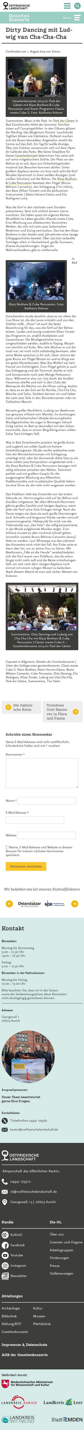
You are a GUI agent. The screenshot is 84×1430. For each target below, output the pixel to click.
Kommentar (15, 754)
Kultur (37, 1308)
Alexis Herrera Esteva (51, 669)
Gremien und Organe (66, 1242)
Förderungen (59, 1258)
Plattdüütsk (42, 1324)
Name (11, 801)
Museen (39, 1316)
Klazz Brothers (67, 179)
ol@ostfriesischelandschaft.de (33, 1192)
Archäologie (11, 1308)
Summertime (36, 681)
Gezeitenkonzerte (15, 1332)
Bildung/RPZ (11, 1324)
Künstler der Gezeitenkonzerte (55, 662)
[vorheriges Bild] (9, 903)
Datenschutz (36, 1344)
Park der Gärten (64, 121)
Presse (55, 1266)
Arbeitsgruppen (61, 1250)
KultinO (16, 1235)
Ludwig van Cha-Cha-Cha (55, 677)
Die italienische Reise (23, 707)
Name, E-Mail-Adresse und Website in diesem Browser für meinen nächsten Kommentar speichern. (39, 851)
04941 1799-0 (20, 1181)
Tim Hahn (53, 681)
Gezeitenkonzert (27, 155)
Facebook (17, 1245)
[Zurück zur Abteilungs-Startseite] (24, 17)
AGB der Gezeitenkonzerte (25, 1354)
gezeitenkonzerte (48, 665)
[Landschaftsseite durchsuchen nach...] (77, 6)
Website (11, 835)
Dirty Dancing (62, 673)
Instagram (18, 1265)
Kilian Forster (28, 677)
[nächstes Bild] (74, 903)
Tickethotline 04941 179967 (28, 1120)
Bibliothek (9, 1316)
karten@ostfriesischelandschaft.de (34, 1129)
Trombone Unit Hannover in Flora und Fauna (57, 711)
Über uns (57, 1234)
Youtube (16, 1255)
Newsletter (18, 1276)
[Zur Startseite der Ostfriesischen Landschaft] (16, 6)
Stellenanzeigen (61, 1273)
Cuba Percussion (20, 183)
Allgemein (27, 662)
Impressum (11, 1344)
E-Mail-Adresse (17, 812)
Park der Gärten (16, 681)
